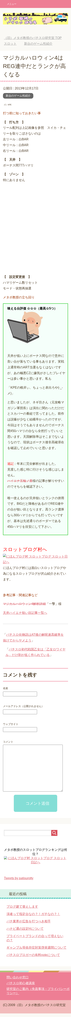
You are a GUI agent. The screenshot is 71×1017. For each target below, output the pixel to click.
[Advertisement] (35, 229)
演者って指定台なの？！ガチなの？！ (33, 914)
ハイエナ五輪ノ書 (20, 480)
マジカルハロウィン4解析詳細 (24, 604)
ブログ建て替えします (22, 906)
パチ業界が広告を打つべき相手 (29, 921)
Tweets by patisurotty (18, 878)
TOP (33, 38)
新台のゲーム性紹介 (18, 95)
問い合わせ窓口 (18, 977)
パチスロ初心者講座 (21, 983)
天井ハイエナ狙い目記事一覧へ (25, 612)
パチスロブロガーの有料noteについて (33, 955)
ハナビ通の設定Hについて (25, 928)
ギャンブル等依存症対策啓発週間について (36, 947)
